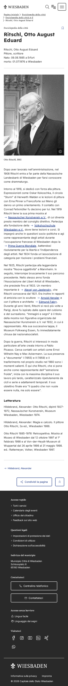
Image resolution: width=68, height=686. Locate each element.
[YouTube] (30, 638)
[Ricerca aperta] (47, 7)
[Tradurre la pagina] (53, 7)
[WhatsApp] (13, 647)
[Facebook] (13, 638)
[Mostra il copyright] (59, 151)
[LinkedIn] (38, 638)
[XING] (46, 638)
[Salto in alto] (59, 482)
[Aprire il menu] (62, 7)
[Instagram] (22, 638)
